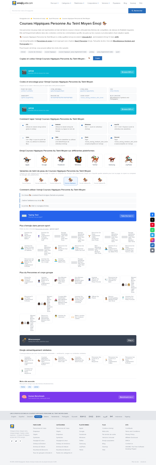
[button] (33, 90)
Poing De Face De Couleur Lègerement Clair (27, 280)
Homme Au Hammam (60, 316)
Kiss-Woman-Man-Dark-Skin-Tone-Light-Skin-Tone (60, 280)
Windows (82, 437)
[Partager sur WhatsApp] (152, 230)
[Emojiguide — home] (22, 3)
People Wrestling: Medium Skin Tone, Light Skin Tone (78, 262)
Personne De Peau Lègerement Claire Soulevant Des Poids (94, 236)
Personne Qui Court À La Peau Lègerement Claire (111, 360)
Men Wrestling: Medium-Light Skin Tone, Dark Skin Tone (44, 250)
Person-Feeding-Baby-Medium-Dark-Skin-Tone (111, 299)
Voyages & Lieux (38, 440)
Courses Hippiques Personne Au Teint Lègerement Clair (27, 360)
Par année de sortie (109, 434)
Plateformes (79, 3)
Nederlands (55, 417)
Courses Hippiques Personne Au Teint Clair (60, 359)
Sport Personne (54, 18)
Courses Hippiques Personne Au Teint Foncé (77, 359)
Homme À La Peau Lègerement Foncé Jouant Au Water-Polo (111, 249)
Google (81, 431)
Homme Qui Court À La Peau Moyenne (27, 371)
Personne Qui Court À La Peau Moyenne (94, 359)
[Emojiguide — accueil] (12, 426)
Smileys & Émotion (39, 444)
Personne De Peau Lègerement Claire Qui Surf (78, 248)
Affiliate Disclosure (131, 437)
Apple (81, 428)
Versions (106, 3)
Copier (97, 58)
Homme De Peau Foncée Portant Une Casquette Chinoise (77, 299)
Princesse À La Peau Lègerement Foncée (27, 299)
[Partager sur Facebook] (152, 215)
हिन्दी (111, 417)
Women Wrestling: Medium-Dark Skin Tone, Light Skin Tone (77, 237)
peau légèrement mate (105, 52)
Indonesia (118, 417)
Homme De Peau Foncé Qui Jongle (44, 260)
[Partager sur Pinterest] (152, 225)
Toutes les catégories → (64, 453)
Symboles (36, 437)
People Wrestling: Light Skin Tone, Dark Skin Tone (61, 236)
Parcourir (54, 3)
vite (29, 387)
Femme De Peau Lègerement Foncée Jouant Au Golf (44, 236)
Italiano (46, 417)
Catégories (66, 3)
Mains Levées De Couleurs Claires (77, 317)
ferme (23, 387)
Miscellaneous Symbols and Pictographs (119, 98)
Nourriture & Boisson (63, 450)
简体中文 (83, 417)
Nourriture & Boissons (40, 450)
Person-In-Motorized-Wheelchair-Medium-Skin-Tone (44, 318)
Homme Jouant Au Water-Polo (59, 260)
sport (117, 52)
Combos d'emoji (107, 428)
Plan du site (135, 462)
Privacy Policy (129, 434)
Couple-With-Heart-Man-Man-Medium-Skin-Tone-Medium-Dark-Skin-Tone (60, 300)
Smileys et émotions (63, 444)
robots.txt (143, 462)
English (13, 417)
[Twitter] (16, 441)
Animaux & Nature (39, 447)
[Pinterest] (20, 441)
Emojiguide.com (25, 18)
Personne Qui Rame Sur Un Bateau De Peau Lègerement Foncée (27, 262)
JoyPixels (82, 447)
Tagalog (127, 417)
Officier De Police (93, 297)
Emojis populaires (108, 440)
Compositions (92, 3)
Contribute (129, 428)
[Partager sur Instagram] (152, 240)
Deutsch (30, 417)
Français (38, 417)
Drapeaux (36, 431)
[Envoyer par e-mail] (152, 250)
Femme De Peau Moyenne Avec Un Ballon (26, 235)
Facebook (82, 434)
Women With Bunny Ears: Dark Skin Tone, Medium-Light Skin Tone (129, 284)
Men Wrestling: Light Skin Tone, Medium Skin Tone (94, 249)
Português (65, 417)
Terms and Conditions (132, 431)
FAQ (140, 3)
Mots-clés (105, 431)
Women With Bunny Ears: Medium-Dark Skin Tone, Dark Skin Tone (28, 323)
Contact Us (129, 444)
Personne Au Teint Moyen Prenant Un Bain (111, 279)
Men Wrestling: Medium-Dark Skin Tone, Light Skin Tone (111, 237)
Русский (74, 417)
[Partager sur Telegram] (152, 235)
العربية (105, 417)
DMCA (127, 440)
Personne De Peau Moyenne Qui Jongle (60, 248)
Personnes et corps (39, 18)
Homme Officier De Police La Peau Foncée (94, 279)
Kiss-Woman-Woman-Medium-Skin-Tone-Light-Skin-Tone (77, 280)
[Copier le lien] (152, 245)
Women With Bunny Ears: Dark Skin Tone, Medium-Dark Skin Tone (45, 304)
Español (21, 417)
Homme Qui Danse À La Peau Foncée (128, 298)
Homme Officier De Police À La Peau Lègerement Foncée (44, 281)
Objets (35, 434)
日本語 (91, 417)
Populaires (116, 3)
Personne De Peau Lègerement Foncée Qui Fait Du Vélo (128, 249)
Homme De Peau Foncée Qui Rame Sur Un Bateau (27, 248)
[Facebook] (11, 441)
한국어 (98, 417)
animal (36, 387)
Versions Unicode (108, 437)
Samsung (82, 444)
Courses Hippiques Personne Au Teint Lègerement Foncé (44, 360)
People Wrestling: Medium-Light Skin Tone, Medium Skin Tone (128, 237)
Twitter (81, 440)
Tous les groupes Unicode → (42, 453)
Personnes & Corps (39, 428)
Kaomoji (133, 3)
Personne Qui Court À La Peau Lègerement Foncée (128, 360)
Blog (125, 3)
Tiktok (81, 450)
